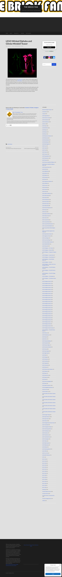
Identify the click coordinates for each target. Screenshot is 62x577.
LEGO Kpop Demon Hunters (47, 233)
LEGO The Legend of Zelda (46, 426)
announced (20, 79)
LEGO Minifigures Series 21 (46, 303)
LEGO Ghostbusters (45, 199)
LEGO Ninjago (44, 357)
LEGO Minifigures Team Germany (47, 327)
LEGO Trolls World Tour (46, 436)
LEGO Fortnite (44, 187)
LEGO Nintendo (45, 359)
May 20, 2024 (8, 46)
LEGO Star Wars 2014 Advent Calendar (48, 402)
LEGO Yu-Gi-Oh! (45, 453)
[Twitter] (8, 125)
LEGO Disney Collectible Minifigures (48, 162)
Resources (16, 33)
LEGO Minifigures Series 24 (46, 309)
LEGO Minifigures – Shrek (46, 262)
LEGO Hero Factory (45, 203)
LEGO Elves (44, 179)
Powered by (47, 51)
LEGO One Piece (45, 361)
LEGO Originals (45, 363)
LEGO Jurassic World (45, 221)
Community (44, 111)
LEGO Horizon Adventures (46, 207)
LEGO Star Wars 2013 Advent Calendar (48, 399)
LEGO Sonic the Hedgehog (46, 381)
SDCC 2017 (44, 469)
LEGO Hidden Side (45, 205)
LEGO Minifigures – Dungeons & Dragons (49, 252)
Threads (8, 109)
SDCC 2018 (44, 471)
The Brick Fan (31, 7)
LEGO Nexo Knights (45, 351)
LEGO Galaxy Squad (45, 195)
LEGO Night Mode (45, 353)
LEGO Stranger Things (46, 414)
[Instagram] (9, 125)
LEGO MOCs (44, 338)
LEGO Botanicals (45, 137)
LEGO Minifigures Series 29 (46, 319)
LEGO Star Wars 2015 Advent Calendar (48, 405)
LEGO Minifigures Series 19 (46, 299)
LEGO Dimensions (45, 158)
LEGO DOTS (44, 169)
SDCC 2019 (44, 473)
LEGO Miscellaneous (45, 334)
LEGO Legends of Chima (46, 235)
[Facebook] (6, 125)
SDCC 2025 (44, 485)
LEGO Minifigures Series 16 (46, 293)
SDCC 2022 (44, 479)
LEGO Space (44, 383)
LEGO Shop (19, 80)
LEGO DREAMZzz (45, 171)
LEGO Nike (44, 355)
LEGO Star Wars (45, 391)
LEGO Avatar (44, 125)
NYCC (43, 457)
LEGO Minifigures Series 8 (46, 323)
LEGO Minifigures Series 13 (46, 287)
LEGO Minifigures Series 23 (46, 307)
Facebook (27, 107)
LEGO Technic (44, 420)
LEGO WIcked (10, 144)
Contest (43, 113)
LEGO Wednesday (45, 444)
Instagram (36, 107)
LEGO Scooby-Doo (45, 375)
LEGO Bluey (44, 129)
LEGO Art (44, 123)
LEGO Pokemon (45, 371)
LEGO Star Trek (44, 389)
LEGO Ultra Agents (45, 438)
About (11, 33)
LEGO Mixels (44, 336)
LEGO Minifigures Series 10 (46, 281)
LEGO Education (45, 177)
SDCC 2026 (44, 487)
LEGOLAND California (46, 455)
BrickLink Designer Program (47, 109)
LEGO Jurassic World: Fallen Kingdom (48, 227)
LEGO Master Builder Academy (47, 241)
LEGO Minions (44, 332)
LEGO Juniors (44, 217)
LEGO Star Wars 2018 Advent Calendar (48, 411)
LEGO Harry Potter (45, 201)
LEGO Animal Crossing (46, 117)
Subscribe (49, 47)
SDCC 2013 (44, 461)
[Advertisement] (31, 24)
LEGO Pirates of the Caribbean (47, 369)
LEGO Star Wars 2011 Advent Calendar (48, 393)
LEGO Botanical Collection (46, 135)
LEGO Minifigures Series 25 (46, 311)
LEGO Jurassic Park (45, 219)
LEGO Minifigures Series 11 (46, 283)
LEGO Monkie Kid (45, 342)
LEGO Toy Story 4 (45, 432)
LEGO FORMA (44, 183)
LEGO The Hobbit (45, 424)
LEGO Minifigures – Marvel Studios (48, 257)
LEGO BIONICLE (45, 127)
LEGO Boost (44, 133)
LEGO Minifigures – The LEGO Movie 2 (48, 270)
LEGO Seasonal (44, 377)
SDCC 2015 (44, 465)
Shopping (43, 489)
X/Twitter (32, 107)
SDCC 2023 (44, 481)
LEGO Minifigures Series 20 (46, 301)
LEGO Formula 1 (45, 185)
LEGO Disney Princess (46, 167)
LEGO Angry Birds (45, 115)
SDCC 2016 (44, 467)
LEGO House (44, 209)
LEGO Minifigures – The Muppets (48, 276)
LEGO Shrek (44, 379)
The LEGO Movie (45, 493)
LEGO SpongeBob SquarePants (47, 387)
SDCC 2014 (44, 463)
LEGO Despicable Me (45, 156)
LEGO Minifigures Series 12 (46, 285)
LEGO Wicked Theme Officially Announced (13, 148)
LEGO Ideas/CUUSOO (46, 213)
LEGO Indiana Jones (45, 215)
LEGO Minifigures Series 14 (46, 289)
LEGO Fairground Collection (47, 181)
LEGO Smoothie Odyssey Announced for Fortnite (31, 148)
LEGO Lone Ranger (45, 237)
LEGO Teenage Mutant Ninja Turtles (48, 422)
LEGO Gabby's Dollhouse (46, 193)
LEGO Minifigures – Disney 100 (47, 250)
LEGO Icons (44, 211)
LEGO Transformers (45, 434)
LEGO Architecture (45, 121)
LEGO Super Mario (45, 418)
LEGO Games (44, 197)
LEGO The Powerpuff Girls (46, 428)
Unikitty (43, 500)
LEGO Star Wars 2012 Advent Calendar (48, 396)
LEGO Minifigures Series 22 (46, 305)
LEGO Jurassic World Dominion (47, 223)
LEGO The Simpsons (45, 430)
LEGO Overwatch (45, 365)
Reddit (11, 109)
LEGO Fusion (44, 191)
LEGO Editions (44, 175)
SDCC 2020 (44, 475)
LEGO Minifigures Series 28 (46, 317)
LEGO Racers (44, 373)
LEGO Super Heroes (45, 416)
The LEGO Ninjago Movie (46, 498)
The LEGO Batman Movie (46, 491)
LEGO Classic (44, 152)
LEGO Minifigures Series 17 (46, 295)
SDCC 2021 (44, 477)
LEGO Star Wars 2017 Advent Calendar (48, 408)
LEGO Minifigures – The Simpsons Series (49, 278)
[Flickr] (10, 125)
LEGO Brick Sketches (45, 139)
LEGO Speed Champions (46, 385)
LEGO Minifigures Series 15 (46, 291)
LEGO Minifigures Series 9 (46, 325)
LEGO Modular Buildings (46, 340)
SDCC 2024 (44, 483)
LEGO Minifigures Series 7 (46, 321)
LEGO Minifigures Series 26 (46, 313)
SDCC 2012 (44, 459)
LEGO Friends (44, 189)
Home (7, 33)
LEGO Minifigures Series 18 (46, 297)
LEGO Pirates (44, 367)
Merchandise (28, 33)
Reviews (22, 33)
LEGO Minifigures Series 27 (46, 315)
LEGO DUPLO (44, 173)
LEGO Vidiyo (44, 440)
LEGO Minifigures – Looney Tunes (48, 255)
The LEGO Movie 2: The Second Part (48, 495)
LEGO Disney (44, 160)
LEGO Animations (45, 119)
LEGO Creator (44, 154)
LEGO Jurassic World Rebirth (47, 225)
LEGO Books (44, 131)
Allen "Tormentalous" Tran (17, 46)
